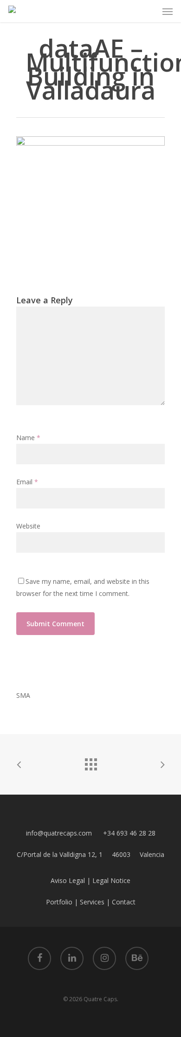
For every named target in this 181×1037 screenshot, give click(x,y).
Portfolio (59, 901)
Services (92, 901)
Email (27, 481)
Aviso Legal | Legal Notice (90, 880)
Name (28, 437)
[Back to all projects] (90, 762)
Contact (124, 901)
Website (28, 526)
